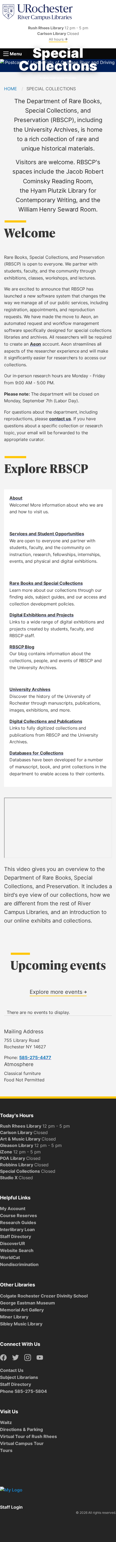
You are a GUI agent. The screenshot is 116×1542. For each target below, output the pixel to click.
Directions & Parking (21, 1429)
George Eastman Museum (27, 1303)
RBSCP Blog (21, 647)
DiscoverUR (12, 1243)
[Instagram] (27, 1357)
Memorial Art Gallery (22, 1310)
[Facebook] (3, 1357)
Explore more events (57, 991)
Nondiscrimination (19, 1264)
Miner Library (14, 1317)
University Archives (29, 689)
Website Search (16, 1250)
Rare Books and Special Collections (46, 583)
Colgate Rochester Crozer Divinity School (44, 1296)
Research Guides (18, 1222)
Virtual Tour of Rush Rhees (28, 1436)
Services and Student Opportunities (46, 534)
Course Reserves (18, 1215)
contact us (60, 419)
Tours (6, 1450)
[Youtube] (39, 1357)
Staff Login (11, 1507)
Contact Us (11, 1370)
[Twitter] (15, 1357)
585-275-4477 (35, 1057)
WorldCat (10, 1257)
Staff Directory (15, 1236)
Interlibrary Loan (17, 1229)
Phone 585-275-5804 (23, 1391)
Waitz (6, 1422)
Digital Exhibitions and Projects (41, 615)
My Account (12, 1208)
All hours (57, 39)
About (15, 498)
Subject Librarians (19, 1377)
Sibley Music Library (21, 1324)
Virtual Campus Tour (22, 1443)
